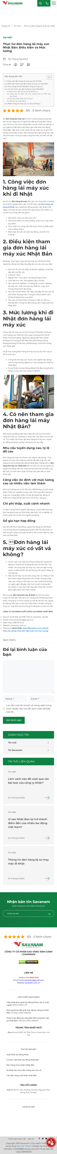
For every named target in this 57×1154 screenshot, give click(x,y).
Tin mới (12, 742)
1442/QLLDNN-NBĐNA (21, 1013)
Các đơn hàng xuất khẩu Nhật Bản (22, 1075)
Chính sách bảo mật (17, 1139)
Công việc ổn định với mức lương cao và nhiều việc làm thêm (30, 95)
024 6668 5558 (32, 977)
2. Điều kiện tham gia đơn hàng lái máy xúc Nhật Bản (27, 84)
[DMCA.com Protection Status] (28, 963)
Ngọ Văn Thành (23, 1146)
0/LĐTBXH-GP (21, 1005)
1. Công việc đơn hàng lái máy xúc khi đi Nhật (24, 81)
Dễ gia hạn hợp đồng (18, 101)
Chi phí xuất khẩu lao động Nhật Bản (23, 1060)
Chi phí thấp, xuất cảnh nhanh (21, 99)
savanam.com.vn (32, 983)
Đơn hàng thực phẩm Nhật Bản (20, 1065)
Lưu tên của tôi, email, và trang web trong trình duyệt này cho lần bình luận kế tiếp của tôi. (28, 708)
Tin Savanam (15, 750)
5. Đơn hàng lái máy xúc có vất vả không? (23, 104)
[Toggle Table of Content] (47, 77)
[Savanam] (12, 3)
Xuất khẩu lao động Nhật (17, 1054)
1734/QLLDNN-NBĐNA (28, 1020)
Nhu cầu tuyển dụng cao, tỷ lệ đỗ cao (23, 91)
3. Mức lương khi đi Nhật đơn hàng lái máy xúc (24, 86)
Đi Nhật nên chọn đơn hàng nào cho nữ (24, 1070)
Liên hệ (30, 1139)
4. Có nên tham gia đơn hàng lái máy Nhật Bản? (25, 89)
